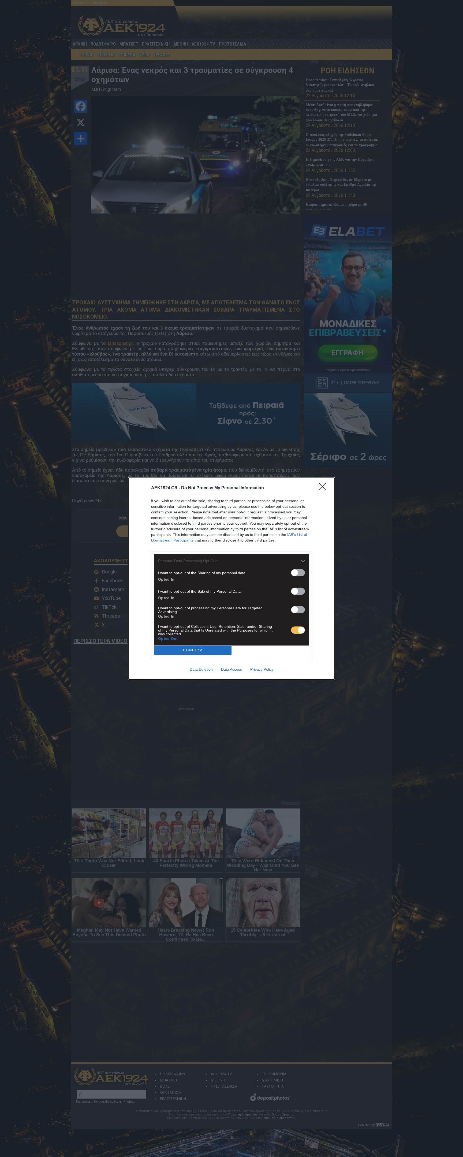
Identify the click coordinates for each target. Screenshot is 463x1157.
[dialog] (231, 579)
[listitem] (231, 561)
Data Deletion (201, 669)
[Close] (324, 488)
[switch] (298, 572)
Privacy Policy (262, 669)
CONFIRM (193, 650)
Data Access (231, 669)
